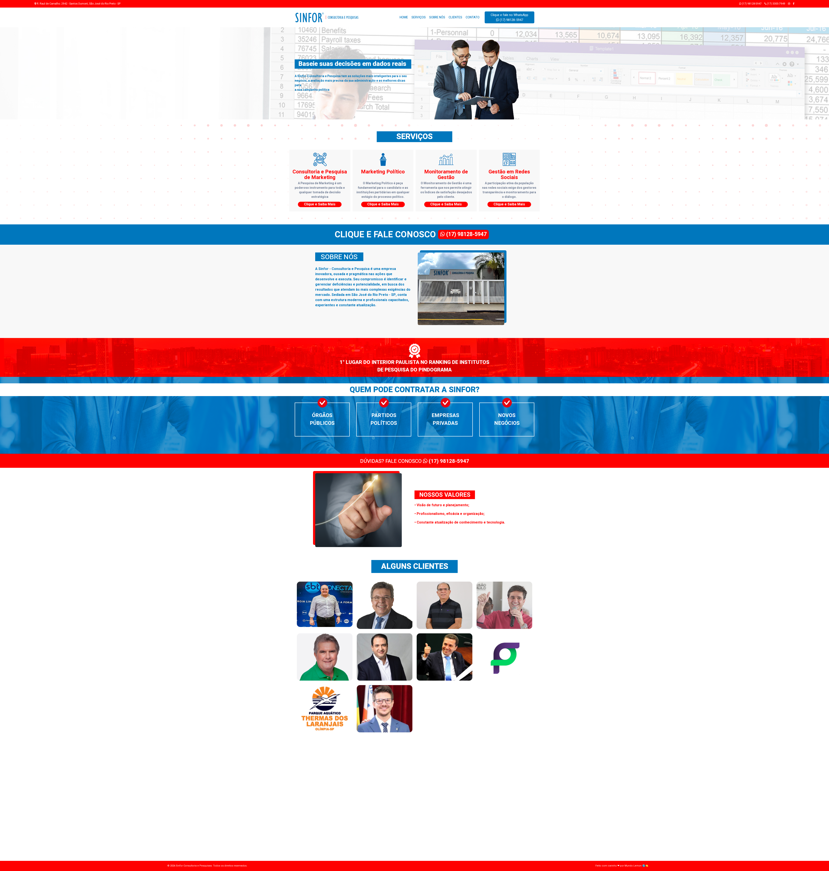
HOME (404, 17)
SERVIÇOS (418, 17)
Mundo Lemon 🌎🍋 (636, 866)
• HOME (326, 771)
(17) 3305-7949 (776, 4)
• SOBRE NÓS (329, 782)
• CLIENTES (328, 788)
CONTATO (472, 17)
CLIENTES (455, 17)
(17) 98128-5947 (751, 4)
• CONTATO (328, 793)
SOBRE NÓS (437, 17)
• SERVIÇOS (328, 776)
